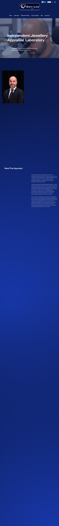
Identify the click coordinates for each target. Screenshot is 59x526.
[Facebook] (55, 2)
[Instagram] (52, 2)
